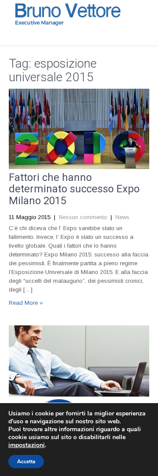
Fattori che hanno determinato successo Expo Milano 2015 (74, 189)
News (122, 217)
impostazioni (26, 445)
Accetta (26, 461)
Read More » (26, 302)
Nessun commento (83, 217)
